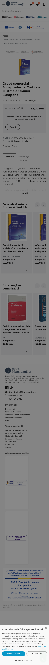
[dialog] (24, 645)
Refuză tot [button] (37, 654)
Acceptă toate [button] (13, 654)
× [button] (46, 628)
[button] (24, 660)
